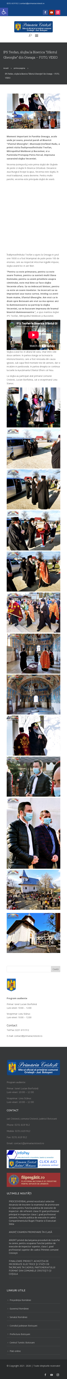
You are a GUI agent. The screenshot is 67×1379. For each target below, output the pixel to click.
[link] (4, 12)
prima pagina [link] (19, 68)
